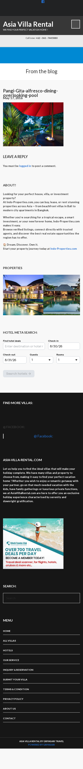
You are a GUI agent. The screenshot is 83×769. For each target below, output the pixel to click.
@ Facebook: (14, 427)
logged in (25, 166)
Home (6, 630)
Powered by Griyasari (41, 744)
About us (9, 708)
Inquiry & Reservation (18, 669)
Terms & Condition (16, 689)
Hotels (8, 650)
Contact (9, 718)
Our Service (11, 660)
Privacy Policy (13, 698)
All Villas (9, 640)
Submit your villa (15, 679)
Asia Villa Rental (28, 24)
